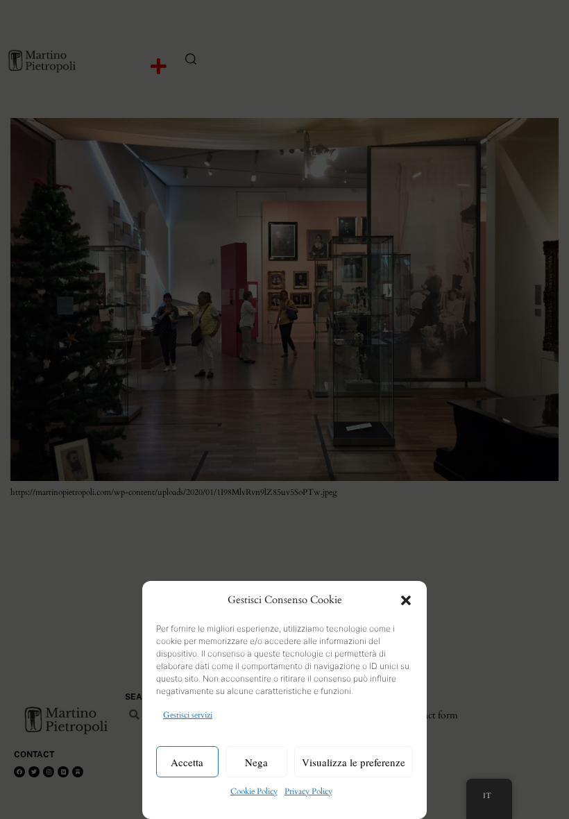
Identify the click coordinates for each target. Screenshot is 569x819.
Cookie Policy (254, 791)
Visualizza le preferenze (353, 762)
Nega (256, 762)
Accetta (187, 762)
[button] (406, 600)
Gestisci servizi (187, 714)
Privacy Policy (308, 791)
